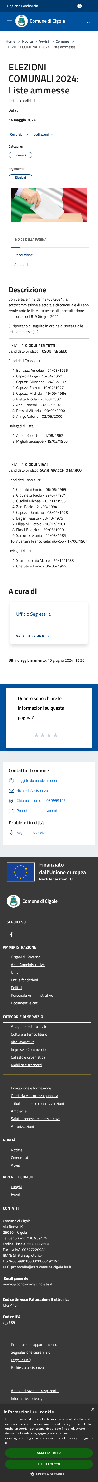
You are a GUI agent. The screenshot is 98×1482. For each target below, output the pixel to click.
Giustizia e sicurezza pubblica (34, 1096)
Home (10, 41)
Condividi (17, 134)
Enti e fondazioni (24, 980)
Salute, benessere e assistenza (35, 1119)
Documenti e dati (25, 1003)
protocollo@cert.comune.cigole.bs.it (41, 1267)
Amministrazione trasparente (35, 1391)
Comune (62, 41)
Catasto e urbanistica (28, 1057)
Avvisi (44, 41)
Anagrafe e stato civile (29, 1026)
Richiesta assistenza (27, 1367)
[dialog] (49, 1443)
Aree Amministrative (28, 964)
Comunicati (20, 1157)
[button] (49, 1474)
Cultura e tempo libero (29, 1034)
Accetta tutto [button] (49, 1453)
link (6, 1443)
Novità (27, 41)
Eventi (16, 1194)
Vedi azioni (41, 134)
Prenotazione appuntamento (34, 1344)
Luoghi (16, 1187)
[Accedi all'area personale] (79, 6)
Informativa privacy (26, 1398)
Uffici (15, 972)
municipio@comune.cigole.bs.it (28, 1284)
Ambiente (19, 1111)
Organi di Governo (25, 957)
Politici (16, 987)
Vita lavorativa (22, 1042)
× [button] (92, 1409)
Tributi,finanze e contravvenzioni (37, 1103)
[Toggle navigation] (9, 20)
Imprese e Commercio (28, 1049)
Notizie (16, 1150)
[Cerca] (88, 21)
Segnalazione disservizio (30, 1352)
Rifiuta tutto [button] (49, 1464)
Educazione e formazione (31, 1088)
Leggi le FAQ (21, 1360)
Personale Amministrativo (32, 995)
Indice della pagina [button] (30, 239)
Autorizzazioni (22, 1126)
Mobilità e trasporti (26, 1065)
